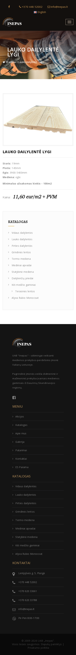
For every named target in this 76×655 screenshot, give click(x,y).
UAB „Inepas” (46, 640)
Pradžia (11, 62)
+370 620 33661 (27, 591)
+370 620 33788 (27, 600)
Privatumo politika (38, 647)
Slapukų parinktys (51, 644)
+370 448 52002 (31, 6)
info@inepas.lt (59, 6)
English (41, 12)
